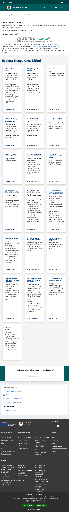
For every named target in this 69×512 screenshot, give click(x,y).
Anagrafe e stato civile (24, 438)
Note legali (38, 487)
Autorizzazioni (39, 457)
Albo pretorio (38, 477)
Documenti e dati (6, 454)
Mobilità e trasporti (23, 448)
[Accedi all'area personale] (62, 2)
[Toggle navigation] (3, 8)
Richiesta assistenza (24, 476)
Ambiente (37, 449)
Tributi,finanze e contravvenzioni (39, 446)
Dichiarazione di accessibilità (39, 490)
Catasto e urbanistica (24, 446)
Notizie (54, 438)
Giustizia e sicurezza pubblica (40, 441)
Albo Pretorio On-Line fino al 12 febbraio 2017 (42, 480)
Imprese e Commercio (24, 443)
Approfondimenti (13, 15)
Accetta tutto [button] (28, 505)
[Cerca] (65, 8)
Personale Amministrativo (8, 451)
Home (3, 15)
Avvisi (53, 443)
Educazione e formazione (42, 437)
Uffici (2, 443)
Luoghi (54, 451)
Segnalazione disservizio (25, 470)
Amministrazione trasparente (40, 466)
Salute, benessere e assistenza (40, 453)
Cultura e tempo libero (24, 440)
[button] (34, 509)
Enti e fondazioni (6, 446)
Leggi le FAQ (21, 473)
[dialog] (34, 502)
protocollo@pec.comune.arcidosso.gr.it (12, 480)
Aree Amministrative (7, 440)
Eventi (53, 454)
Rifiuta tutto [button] (41, 505)
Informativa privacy (40, 484)
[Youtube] (55, 7)
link (50, 502)
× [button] (67, 493)
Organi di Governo (6, 438)
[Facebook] (51, 7)
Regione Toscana (7, 2)
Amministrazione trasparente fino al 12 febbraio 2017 (41, 472)
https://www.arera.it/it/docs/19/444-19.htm (46, 46)
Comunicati (55, 440)
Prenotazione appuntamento (22, 466)
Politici (3, 448)
